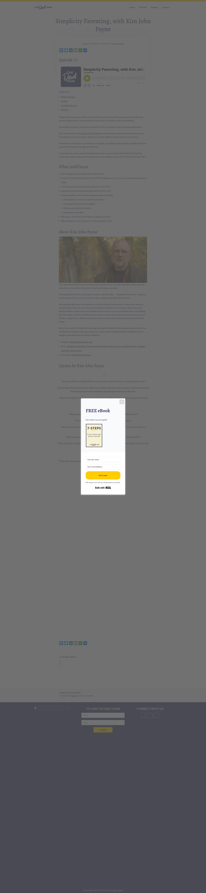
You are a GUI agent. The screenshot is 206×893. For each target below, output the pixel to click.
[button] (103, 435)
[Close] (121, 401)
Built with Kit (103, 488)
